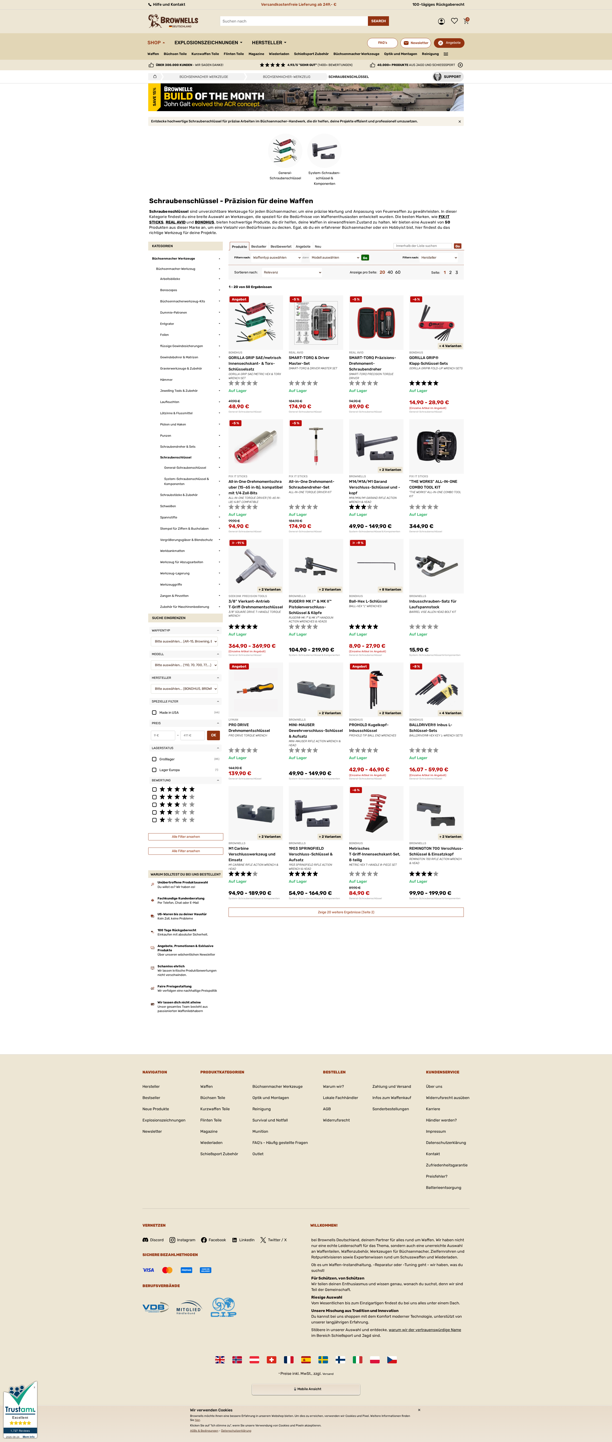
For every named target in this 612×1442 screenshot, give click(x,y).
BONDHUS (204, 222)
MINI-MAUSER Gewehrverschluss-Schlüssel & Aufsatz (316, 731)
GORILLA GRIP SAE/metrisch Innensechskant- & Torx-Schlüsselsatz (255, 363)
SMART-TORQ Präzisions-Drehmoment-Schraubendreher (372, 363)
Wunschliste (456, 21)
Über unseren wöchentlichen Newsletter (186, 954)
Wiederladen (279, 54)
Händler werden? (441, 1120)
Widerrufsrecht (336, 1120)
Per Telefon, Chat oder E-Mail (178, 902)
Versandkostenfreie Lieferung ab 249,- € (298, 4)
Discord (157, 1240)
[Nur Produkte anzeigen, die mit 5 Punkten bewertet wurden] (185, 789)
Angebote (453, 43)
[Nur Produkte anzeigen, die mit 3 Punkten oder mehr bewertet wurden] (185, 804)
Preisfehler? (437, 1176)
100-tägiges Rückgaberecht (438, 4)
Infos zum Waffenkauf (391, 1097)
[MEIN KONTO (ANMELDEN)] (442, 21)
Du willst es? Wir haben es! (176, 887)
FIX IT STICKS (238, 476)
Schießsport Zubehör (311, 54)
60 (397, 272)
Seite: (435, 273)
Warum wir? (333, 1086)
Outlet (257, 1154)
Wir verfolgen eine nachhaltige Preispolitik (187, 990)
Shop (154, 42)
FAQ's (382, 43)
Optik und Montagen (400, 54)
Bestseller (151, 1097)
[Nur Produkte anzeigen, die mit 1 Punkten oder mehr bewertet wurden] (185, 819)
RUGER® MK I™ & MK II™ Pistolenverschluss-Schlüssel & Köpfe (310, 607)
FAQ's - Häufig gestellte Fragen (280, 1142)
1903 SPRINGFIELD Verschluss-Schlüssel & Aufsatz (311, 854)
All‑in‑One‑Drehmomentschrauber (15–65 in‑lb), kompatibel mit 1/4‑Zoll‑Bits (256, 487)
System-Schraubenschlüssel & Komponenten (374, 531)
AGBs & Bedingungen (204, 1430)
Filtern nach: (242, 257)
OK (213, 735)
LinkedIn (247, 1240)
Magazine (256, 54)
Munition (260, 1131)
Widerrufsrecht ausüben (448, 1097)
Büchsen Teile (175, 54)
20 (382, 272)
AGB (327, 1109)
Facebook (217, 1240)
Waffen (153, 54)
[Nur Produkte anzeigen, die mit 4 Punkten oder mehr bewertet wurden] (185, 796)
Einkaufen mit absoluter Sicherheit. (183, 934)
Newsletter (152, 1131)
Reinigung (430, 54)
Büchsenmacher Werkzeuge (356, 54)
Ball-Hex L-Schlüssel (368, 601)
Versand (327, 1374)
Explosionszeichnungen (206, 42)
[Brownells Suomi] (340, 1359)
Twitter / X (277, 1240)
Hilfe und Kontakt (168, 4)
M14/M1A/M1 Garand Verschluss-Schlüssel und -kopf (374, 487)
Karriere (433, 1109)
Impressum (436, 1131)
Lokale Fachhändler (340, 1097)
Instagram (186, 1240)
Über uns (434, 1086)
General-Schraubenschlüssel (245, 411)
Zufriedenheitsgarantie (447, 1165)
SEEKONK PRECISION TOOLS (248, 596)
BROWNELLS (357, 476)
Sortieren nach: (246, 272)
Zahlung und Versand (391, 1086)
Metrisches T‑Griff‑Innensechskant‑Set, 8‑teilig (374, 854)
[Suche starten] (378, 21)
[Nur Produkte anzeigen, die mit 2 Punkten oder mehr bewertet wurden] (185, 812)
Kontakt (433, 1154)
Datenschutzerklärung (446, 1142)
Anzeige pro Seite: (363, 272)
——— (446, 53)
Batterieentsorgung (443, 1187)
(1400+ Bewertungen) (319, 65)
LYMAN (233, 719)
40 (390, 272)
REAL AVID (176, 222)
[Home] (153, 76)
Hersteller (267, 42)
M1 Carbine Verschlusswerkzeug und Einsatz (252, 854)
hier (197, 1420)
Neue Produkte (155, 1109)
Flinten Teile (234, 54)
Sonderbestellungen (390, 1109)
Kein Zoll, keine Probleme (175, 918)
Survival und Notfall (270, 1120)
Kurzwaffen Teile (205, 54)
